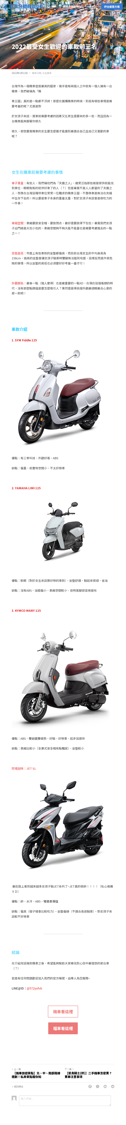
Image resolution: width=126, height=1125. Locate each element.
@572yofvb (34, 988)
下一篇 (68, 1069)
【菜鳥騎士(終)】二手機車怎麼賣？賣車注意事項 (88, 1075)
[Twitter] (97, 1086)
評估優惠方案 (112, 7)
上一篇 (17, 1069)
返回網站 (18, 1086)
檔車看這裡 (63, 1028)
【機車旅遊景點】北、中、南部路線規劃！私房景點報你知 (36, 1075)
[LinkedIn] (105, 1086)
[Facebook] (90, 1086)
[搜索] (94, 6)
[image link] (23, 6)
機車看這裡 (63, 1011)
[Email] (112, 1086)
